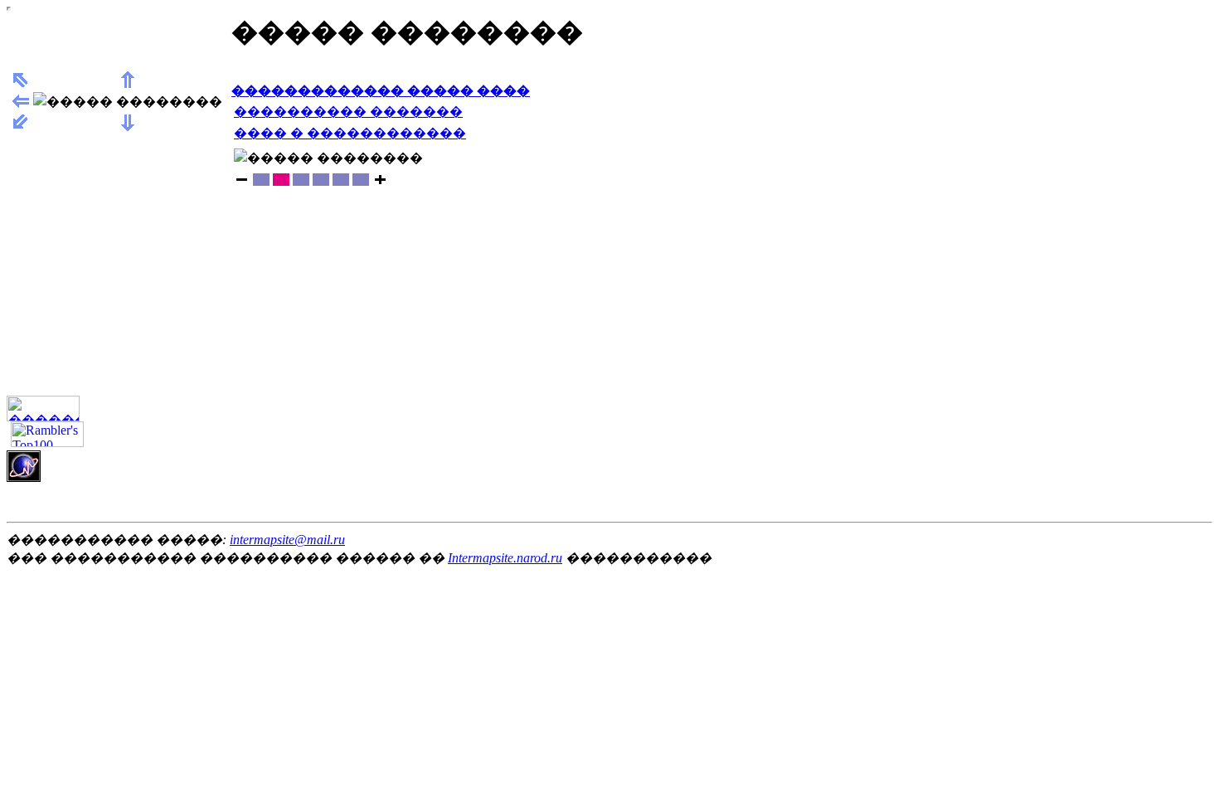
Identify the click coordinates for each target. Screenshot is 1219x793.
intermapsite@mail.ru (287, 540)
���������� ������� (348, 112)
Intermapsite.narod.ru (505, 558)
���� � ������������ (350, 133)
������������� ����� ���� (380, 91)
